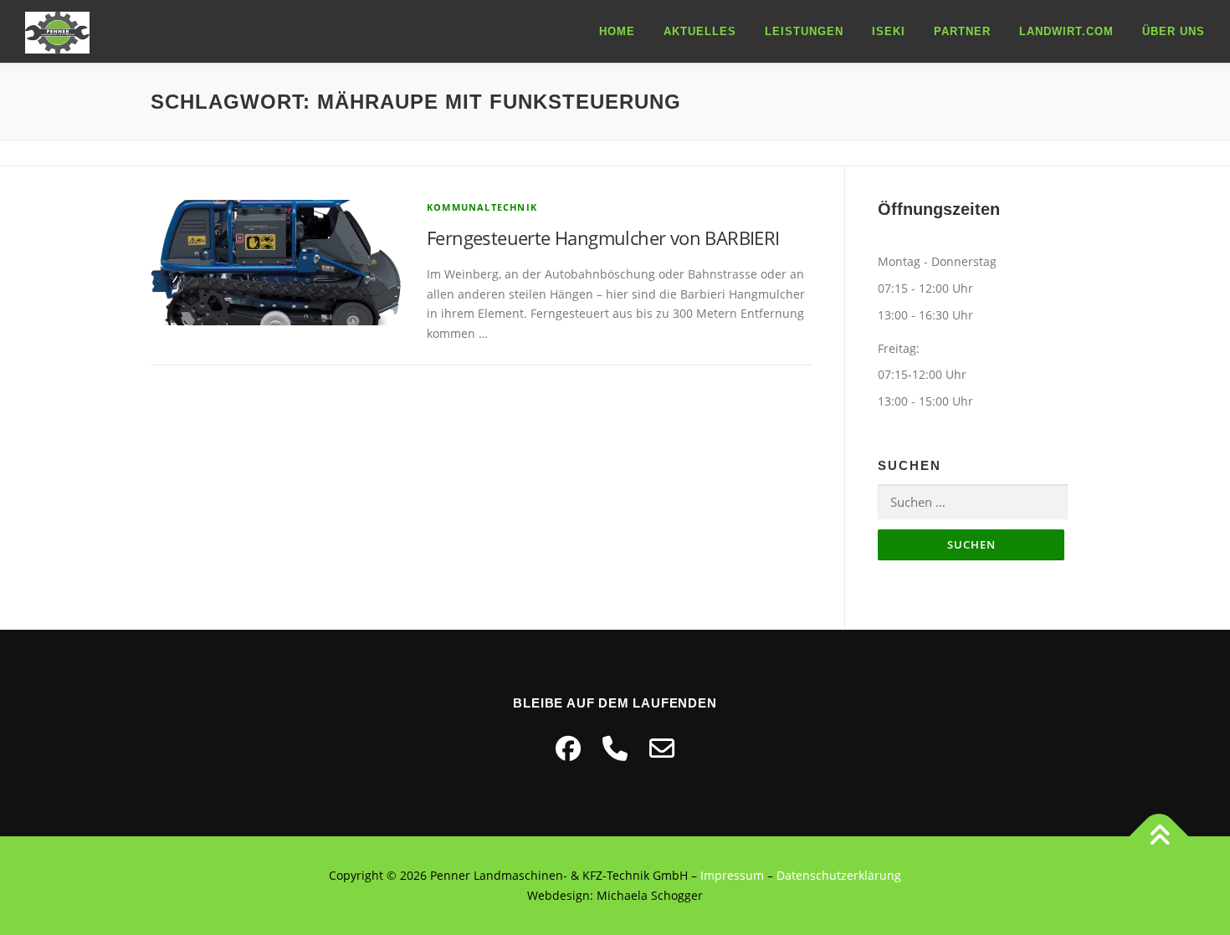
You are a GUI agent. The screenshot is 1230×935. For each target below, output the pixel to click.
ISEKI (888, 31)
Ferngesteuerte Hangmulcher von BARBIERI (603, 237)
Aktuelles (700, 31)
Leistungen (804, 31)
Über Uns (1173, 31)
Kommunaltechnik (482, 207)
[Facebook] (568, 748)
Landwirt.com (1066, 31)
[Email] (661, 748)
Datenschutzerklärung (838, 875)
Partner (962, 31)
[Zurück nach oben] (1159, 836)
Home (617, 31)
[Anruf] (615, 748)
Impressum (732, 875)
